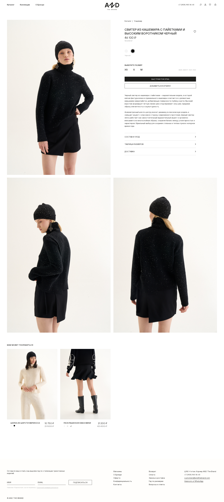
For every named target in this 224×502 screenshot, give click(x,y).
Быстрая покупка (160, 79)
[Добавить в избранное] (195, 31)
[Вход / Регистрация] (205, 5)
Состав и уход (132, 137)
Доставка (130, 151)
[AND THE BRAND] (112, 6)
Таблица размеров (134, 144)
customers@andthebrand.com (197, 478)
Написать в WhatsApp (193, 481)
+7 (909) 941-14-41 (186, 5)
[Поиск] (201, 5)
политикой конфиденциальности (47, 487)
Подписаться (80, 482)
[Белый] (126, 51)
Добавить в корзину (160, 86)
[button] (10, 4)
